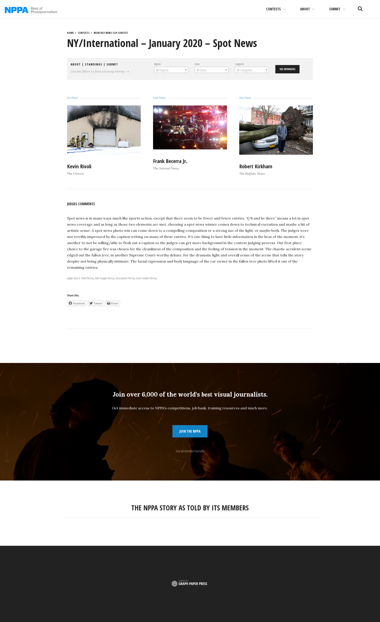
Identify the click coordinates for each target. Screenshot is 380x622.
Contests (273, 9)
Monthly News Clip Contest (111, 33)
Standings (93, 64)
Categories (239, 64)
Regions (157, 64)
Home (70, 33)
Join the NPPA (190, 431)
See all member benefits (190, 451)
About (305, 9)
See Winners (287, 69)
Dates (197, 64)
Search (360, 7)
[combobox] (171, 70)
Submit (334, 9)
